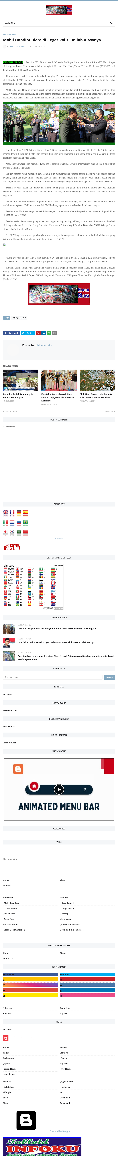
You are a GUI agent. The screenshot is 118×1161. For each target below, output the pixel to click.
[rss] (30, 979)
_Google (63, 1058)
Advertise (7, 1008)
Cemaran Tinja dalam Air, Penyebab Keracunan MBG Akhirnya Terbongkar (57, 628)
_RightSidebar (66, 1081)
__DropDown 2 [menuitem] (10, 908)
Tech (62, 1092)
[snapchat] (30, 995)
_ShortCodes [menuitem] (9, 913)
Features (7, 1081)
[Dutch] (13, 525)
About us (7, 1013)
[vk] (87, 985)
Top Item (64, 1013)
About (63, 880)
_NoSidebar (65, 1087)
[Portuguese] (26, 525)
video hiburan (9, 742)
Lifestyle (7, 1092)
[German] (20, 515)
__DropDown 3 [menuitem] (67, 908)
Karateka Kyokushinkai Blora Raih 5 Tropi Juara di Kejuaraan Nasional (57, 397)
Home (6, 880)
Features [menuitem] (64, 897)
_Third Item (65, 1068)
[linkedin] (87, 990)
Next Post (109, 411)
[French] (13, 515)
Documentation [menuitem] (10, 924)
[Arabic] (20, 534)
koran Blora (9, 726)
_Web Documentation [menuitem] (70, 924)
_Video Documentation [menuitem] (14, 929)
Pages (6, 1052)
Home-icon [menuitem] (8, 897)
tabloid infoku (17, 46)
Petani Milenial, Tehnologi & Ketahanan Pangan (18, 396)
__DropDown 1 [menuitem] (67, 903)
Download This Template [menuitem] (71, 929)
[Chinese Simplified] (26, 534)
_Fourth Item (9, 1074)
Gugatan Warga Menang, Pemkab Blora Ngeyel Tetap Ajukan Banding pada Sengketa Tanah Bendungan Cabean (66, 658)
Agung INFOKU (10, 34)
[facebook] (30, 974)
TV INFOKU (8, 694)
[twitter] (87, 974)
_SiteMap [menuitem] (64, 913)
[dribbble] (87, 995)
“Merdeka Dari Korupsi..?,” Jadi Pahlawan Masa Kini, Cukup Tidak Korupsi (56, 642)
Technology (8, 1058)
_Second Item (9, 1068)
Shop (5, 1097)
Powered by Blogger (59, 1131)
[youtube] (30, 990)
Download (65, 1097)
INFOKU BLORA (10, 710)
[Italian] (6, 525)
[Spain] (26, 515)
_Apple (6, 1063)
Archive (63, 1047)
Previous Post (10, 411)
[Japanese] (6, 534)
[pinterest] (87, 937)
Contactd (64, 1052)
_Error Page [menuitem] (8, 919)
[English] (6, 515)
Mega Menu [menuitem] (65, 919)
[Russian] (20, 525)
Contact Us (8, 958)
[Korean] (13, 534)
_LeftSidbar (8, 1087)
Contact (6, 885)
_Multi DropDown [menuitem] (11, 903)
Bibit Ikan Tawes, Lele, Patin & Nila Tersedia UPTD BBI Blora (96, 396)
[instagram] (30, 937)
